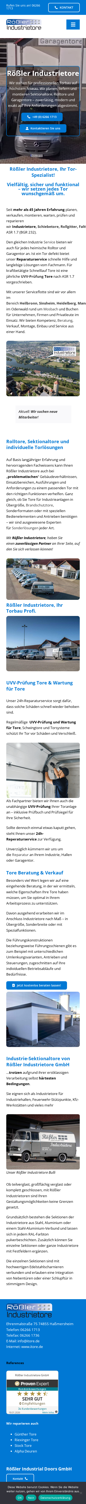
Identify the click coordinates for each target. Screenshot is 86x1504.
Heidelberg (66, 303)
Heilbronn (28, 303)
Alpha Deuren (26, 1451)
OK (20, 1497)
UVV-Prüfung (32, 276)
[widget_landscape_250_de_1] (32, 1372)
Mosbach (50, 309)
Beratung (64, 320)
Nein (31, 1497)
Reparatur (20, 854)
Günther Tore (26, 1434)
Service (49, 242)
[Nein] (81, 1493)
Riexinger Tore (26, 1439)
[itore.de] (24, 20)
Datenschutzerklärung (55, 1497)
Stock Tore (23, 1445)
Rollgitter (69, 226)
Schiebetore (48, 226)
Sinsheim (47, 303)
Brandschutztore (39, 505)
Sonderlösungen (25, 527)
